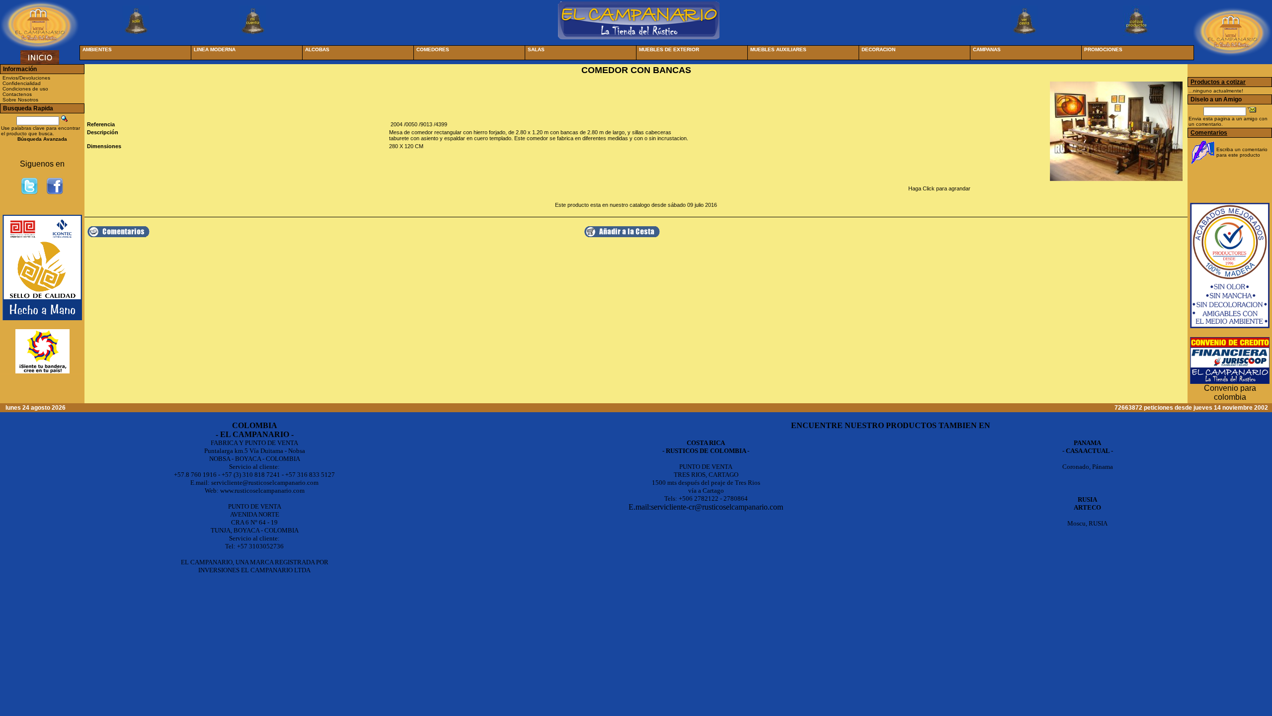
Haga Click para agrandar (939, 188)
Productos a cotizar (1218, 82)
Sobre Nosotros (20, 99)
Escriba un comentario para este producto (1242, 152)
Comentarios (1209, 132)
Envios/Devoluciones (26, 78)
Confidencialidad (21, 83)
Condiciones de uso (25, 88)
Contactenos (17, 94)
